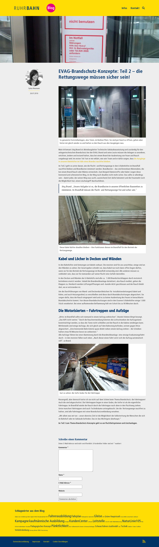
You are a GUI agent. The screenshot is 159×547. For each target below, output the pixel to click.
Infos (124, 8)
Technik (124, 526)
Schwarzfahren (101, 526)
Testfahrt (130, 526)
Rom (70, 526)
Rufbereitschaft (75, 526)
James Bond (130, 516)
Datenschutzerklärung (21, 542)
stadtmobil (113, 526)
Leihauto (90, 521)
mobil (111, 521)
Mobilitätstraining (117, 521)
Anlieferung (24, 516)
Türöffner (138, 526)
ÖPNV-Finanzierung (43, 530)
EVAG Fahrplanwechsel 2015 (41, 516)
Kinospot (67, 521)
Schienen (81, 526)
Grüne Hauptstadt (112, 516)
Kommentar (63, 448)
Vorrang (32, 530)
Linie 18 (107, 521)
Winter (35, 530)
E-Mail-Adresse (65, 483)
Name (61, 475)
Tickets (134, 526)
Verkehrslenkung (22, 530)
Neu (142, 521)
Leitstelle (99, 521)
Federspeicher (85, 516)
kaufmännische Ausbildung (46, 521)
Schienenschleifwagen (89, 526)
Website (62, 491)
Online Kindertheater (20, 526)
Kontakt (135, 8)
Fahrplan (76, 516)
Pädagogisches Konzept (40, 526)
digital (32, 516)
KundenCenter (78, 521)
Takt (119, 526)
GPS (103, 516)
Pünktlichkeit (60, 526)
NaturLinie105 (131, 521)
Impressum (36, 542)
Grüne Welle (124, 516)
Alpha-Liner (18, 516)
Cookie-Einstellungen (60, 542)
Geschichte (91, 516)
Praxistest (28, 526)
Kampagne (22, 521)
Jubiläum (135, 516)
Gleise (98, 516)
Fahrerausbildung (60, 516)
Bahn (28, 516)
